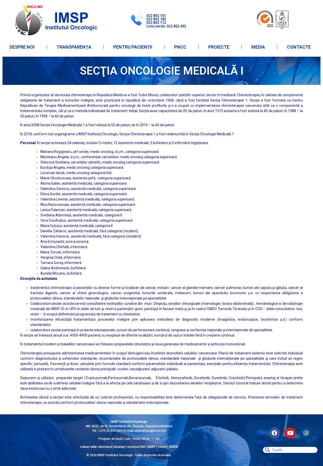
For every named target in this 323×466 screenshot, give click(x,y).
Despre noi (22, 47)
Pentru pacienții (132, 47)
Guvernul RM (136, 447)
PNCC (180, 47)
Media (258, 47)
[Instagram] (305, 433)
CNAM (162, 447)
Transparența (74, 47)
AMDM (173, 447)
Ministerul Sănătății (111, 447)
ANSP (151, 447)
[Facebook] (274, 433)
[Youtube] (290, 433)
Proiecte (218, 47)
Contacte (299, 47)
